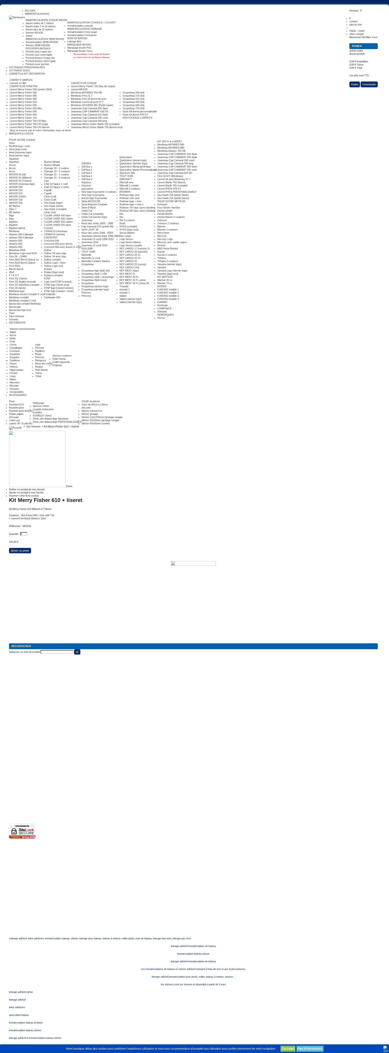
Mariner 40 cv (164, 280)
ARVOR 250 (16, 202)
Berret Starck (16, 269)
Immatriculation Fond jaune (82, 35)
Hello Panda (59, 358)
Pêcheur (39, 347)
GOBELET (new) (42, 415)
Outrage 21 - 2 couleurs (57, 177)
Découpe (14, 417)
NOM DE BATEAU (77, 38)
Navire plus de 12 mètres (39, 29)
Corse (13, 344)
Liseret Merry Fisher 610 (23, 102)
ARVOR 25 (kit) (17, 174)
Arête (13, 338)
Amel (11, 143)
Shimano (162, 311)
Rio (121, 213)
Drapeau (57, 365)
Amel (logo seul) (18, 149)
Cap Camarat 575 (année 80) (97, 226)
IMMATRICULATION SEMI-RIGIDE (45, 39)
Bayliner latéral (17, 228)
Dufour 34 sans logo (55, 253)
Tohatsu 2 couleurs (167, 261)
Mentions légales (18, 781)
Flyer (12, 313)
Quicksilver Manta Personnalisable (138, 169)
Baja (11, 215)
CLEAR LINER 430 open (57, 215)
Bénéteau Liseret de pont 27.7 (87, 102)
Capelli (47, 190)
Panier (357, 46)
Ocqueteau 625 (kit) (134, 102)
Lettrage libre (74, 41)
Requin (39, 366)
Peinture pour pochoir (37, 64)
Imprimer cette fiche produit (24, 495)
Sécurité (85, 407)
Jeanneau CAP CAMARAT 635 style (177, 169)
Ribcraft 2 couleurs (130, 188)
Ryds (122, 223)
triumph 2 (125, 292)
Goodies (37, 412)
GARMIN (162, 302)
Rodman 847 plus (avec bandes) (137, 210)
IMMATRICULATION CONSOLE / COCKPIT (91, 22)
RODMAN (125, 191)
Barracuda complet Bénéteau (25, 303)
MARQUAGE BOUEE (79, 44)
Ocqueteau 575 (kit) (134, 95)
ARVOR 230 (16, 199)
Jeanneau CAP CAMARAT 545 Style (177, 157)
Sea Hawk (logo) (53, 202)
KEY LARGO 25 (128, 261)
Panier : (357, 30)
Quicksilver (126, 157)
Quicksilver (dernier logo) (133, 163)
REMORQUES (165, 314)
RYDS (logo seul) (129, 229)
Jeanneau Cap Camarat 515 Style (89, 114)
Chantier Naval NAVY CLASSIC (26, 711)
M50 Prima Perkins (167, 248)
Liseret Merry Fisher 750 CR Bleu (28, 121)
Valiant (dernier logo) (131, 302)
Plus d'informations (310, 1048)
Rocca (161, 317)
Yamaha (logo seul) (167, 273)
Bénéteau (14, 231)
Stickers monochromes (22, 329)
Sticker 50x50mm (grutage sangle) (100, 420)
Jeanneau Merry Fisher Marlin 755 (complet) (95, 124)
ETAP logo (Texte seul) (56, 284)
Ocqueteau (87, 264)
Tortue (38, 373)
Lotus (13, 376)
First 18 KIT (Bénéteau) (170, 176)
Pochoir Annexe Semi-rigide (41, 61)
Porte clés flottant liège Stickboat (50, 418)
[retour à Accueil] (15, 426)
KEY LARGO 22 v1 (130, 254)
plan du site (355, 24)
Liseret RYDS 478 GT (169, 188)
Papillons (40, 351)
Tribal (38, 376)
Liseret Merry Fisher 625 (23, 105)
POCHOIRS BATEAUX (38, 48)
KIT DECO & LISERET (169, 141)
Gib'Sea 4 (86, 176)
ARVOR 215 (16, 193)
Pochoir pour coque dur (38, 51)
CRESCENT (51, 237)
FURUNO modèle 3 (168, 295)
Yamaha (161, 267)
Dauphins (15, 354)
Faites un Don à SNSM (21, 718)
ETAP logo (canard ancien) (58, 288)
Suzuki (161, 251)
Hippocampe (16, 369)
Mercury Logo (165, 239)
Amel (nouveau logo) (20, 152)
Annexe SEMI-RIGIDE (38, 45)
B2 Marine (14, 206)
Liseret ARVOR (79, 89)
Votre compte (356, 34)
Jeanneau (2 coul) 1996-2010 (97, 239)
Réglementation (17, 774)
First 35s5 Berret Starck (22, 262)
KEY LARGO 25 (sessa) (133, 264)
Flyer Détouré (16, 316)
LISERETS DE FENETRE (24, 86)
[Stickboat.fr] (17, 17)
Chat (12, 341)
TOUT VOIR (88, 251)
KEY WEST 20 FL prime (133, 280)
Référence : (16, 526)
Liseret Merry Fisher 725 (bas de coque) (93, 86)
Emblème (15, 360)
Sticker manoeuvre (91, 410)
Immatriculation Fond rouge (82, 32)
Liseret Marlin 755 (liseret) (171, 182)
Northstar (162, 305)
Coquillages (16, 347)
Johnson (162, 220)
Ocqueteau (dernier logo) (95, 289)
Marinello (86, 254)
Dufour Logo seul (53, 265)
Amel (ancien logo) (19, 155)
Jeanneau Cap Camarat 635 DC (174, 173)
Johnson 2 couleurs (168, 223)
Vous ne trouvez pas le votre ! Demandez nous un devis (40, 130)
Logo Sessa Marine (130, 242)
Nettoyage (38, 403)
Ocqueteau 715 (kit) (134, 108)
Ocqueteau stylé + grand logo (97, 277)
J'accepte (288, 1048)
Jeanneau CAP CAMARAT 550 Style (177, 166)
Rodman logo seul (129, 195)
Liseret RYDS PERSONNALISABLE (176, 191)
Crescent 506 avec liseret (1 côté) (62, 247)
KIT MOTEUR (165, 277)
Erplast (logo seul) (54, 272)
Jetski (29, 35)
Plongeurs (40, 360)
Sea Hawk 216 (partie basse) (173, 198)
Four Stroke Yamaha (168, 207)
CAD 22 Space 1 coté (56, 184)
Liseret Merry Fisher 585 (23, 95)
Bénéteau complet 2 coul (22, 300)
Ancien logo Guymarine (94, 198)
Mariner (161, 226)
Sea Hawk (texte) (53, 206)
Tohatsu (161, 258)
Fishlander (50, 294)
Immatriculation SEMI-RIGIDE (42, 42)
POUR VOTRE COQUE (22, 139)
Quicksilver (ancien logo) (133, 160)
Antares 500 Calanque (21, 234)
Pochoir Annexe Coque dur (40, 57)
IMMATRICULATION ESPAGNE (84, 28)
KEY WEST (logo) (129, 270)
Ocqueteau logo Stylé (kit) (95, 270)
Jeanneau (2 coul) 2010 (94, 245)
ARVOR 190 (16, 187)
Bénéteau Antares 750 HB (171, 150)
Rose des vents (43, 363)
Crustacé (15, 351)
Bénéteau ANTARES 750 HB (86, 92)
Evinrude (162, 204)
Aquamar (14, 158)
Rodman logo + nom (130, 201)
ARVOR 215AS (17, 196)
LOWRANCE (164, 308)
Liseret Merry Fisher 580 (23, 98)
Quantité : (14, 534)
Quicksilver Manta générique (135, 166)
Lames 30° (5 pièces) (20, 423)
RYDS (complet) (128, 226)
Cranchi (48, 228)
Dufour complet (52, 259)
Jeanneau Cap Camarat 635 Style (89, 108)
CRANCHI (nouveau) (55, 231)
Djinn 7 (12, 209)
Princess (86, 292)
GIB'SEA (86, 163)
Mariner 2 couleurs (167, 229)
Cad (46, 180)
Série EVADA (88, 207)
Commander (369, 84)
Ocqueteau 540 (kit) (134, 92)
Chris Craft (50, 196)
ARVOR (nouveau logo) (22, 184)
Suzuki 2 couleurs (167, 254)
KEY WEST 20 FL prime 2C (134, 283)
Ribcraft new (126, 182)
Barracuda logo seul (20, 310)
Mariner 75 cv (164, 283)
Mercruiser (163, 232)
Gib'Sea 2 (86, 169)
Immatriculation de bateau (23, 724)
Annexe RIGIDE (34, 32)
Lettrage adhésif (18, 762)
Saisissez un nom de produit (24, 652)
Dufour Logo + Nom (55, 262)
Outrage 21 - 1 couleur (56, 174)
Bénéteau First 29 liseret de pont (88, 98)
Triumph (124, 286)
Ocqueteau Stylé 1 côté (94, 273)
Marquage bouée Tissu (80, 51)
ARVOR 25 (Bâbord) (20, 177)
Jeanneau (86, 220)
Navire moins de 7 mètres (40, 23)
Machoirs (15, 382)
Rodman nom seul (129, 198)
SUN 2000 (87, 248)
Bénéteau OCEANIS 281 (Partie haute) (92, 105)
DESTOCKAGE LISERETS (137, 117)
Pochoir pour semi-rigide (39, 54)
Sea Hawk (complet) (55, 209)
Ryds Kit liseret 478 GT (135, 114)
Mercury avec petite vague (172, 242)
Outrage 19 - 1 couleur (56, 168)
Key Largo (125, 236)
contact (353, 21)
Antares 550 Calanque (21, 237)
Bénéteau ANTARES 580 (170, 144)
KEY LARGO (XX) (129, 267)
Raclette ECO (16, 404)
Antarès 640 (15, 247)
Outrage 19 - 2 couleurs (57, 171)
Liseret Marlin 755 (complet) (172, 185)
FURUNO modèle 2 (168, 292)
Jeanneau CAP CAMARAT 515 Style (177, 154)
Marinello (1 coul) (90, 258)
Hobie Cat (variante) (92, 213)
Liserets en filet (18, 83)
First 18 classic (17, 288)
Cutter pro (14, 420)
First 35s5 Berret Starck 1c (24, 259)
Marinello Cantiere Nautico (95, 261)
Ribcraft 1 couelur (129, 185)
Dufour (48, 250)
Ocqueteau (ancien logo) (95, 286)
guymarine (87, 188)
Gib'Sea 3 (86, 173)
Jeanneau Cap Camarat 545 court (89, 117)
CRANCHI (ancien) (54, 234)
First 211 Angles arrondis (22, 281)
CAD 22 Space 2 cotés (56, 187)
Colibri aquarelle (61, 362)
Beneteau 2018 (17, 250)
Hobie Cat (86, 210)
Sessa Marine (127, 232)
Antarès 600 (15, 240)
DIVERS (161, 286)
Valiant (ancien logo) (130, 299)
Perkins (161, 245)
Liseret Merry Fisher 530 (23, 92)
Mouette (14, 385)
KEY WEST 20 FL (129, 277)
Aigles (13, 332)
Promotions (15, 743)
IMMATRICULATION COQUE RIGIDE (46, 20)
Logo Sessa (126, 239)
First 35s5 (14, 265)
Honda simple (164, 210)
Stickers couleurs (62, 355)
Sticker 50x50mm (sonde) (95, 423)
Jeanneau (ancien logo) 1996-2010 (100, 236)
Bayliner (13, 221)
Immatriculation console (80, 25)
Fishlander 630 (52, 297)
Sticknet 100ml (41, 406)
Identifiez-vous (370, 37)
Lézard (13, 373)
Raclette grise (16, 407)
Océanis (13, 319)
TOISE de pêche (90, 401)
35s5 (11, 272)
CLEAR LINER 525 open (57, 225)
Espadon (14, 357)
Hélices (14, 366)
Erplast (48, 269)
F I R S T (14, 275)
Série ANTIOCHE (90, 201)
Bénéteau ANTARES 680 (170, 147)
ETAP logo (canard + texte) (59, 291)
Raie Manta (41, 369)
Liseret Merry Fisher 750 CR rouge (29, 124)
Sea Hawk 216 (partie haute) (173, 195)
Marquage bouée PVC (79, 47)
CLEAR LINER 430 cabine (58, 218)
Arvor (12, 171)
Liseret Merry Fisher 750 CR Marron (30, 127)
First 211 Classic (18, 278)
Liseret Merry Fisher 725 (23, 117)
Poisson (39, 357)
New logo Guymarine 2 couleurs (99, 191)
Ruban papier (16, 414)
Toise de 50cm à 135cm (94, 404)
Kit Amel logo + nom (19, 146)
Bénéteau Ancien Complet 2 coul (26, 294)
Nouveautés (15, 749)
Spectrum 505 (127, 173)
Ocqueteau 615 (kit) (134, 98)
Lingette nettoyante (43, 409)
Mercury (162, 236)
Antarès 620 (15, 243)
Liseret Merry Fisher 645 (23, 111)
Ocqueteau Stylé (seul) (94, 280)
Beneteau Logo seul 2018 (23, 253)
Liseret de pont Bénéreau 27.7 (173, 179)
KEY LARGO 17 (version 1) (135, 248)
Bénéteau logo (17, 291)
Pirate (38, 354)
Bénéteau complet (19, 297)
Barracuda (14, 306)
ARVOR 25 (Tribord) (20, 180)
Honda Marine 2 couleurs (171, 217)
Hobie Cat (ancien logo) (94, 217)
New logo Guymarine (92, 195)
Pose (12, 401)
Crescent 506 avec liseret (58, 243)
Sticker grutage (89, 414)
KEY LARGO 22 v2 (130, 258)
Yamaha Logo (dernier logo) (172, 270)
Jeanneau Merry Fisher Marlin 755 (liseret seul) (97, 127)
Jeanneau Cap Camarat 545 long (89, 121)
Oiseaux (14, 388)
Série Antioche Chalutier (94, 204)
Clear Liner (50, 212)
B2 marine (14, 212)
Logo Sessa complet (131, 245)
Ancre (13, 335)
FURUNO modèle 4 (168, 299)
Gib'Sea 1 (86, 166)
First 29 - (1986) (18, 256)
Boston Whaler (52, 161)
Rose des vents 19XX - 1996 (97, 223)
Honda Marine (165, 213)
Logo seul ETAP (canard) (58, 281)
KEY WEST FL (128, 273)
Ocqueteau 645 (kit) (134, 105)
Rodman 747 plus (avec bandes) (137, 207)
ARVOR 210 (16, 190)
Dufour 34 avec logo (55, 256)
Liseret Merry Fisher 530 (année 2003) (31, 89)
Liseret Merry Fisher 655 (23, 114)
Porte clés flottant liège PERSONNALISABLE (57, 421)
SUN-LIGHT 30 (89, 229)
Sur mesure (33, 426)
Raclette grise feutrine (21, 410)
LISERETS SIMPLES (21, 80)
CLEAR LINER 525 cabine (58, 221)
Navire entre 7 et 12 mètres (41, 26)
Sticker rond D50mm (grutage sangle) (102, 417)
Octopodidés (17, 392)
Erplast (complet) (53, 275)
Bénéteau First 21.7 (81, 95)
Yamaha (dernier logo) (169, 264)
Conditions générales (20, 787)
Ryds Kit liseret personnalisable (140, 111)
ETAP (47, 278)
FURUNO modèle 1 (168, 289)
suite (37, 344)
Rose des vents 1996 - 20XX (97, 232)
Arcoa (12, 165)
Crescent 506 (51, 240)
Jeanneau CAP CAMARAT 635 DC (90, 111)
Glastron (86, 182)
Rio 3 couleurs (127, 220)
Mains (13, 379)
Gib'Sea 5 (86, 179)
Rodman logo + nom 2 (131, 204)
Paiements (14, 800)
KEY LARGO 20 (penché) (134, 251)
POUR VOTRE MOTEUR (171, 201)
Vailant (123, 295)
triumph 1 (125, 289)
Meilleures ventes (18, 756)
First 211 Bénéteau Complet (24, 284)
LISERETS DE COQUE (84, 83)
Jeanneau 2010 (89, 242)
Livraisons (14, 793)
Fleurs (13, 363)
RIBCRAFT (126, 179)
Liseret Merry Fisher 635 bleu (26, 108)
